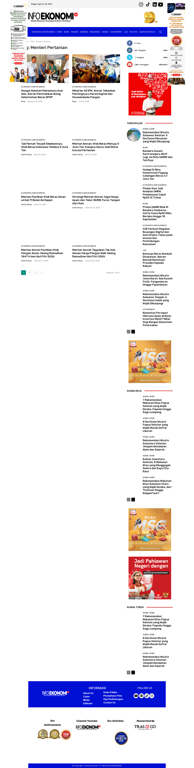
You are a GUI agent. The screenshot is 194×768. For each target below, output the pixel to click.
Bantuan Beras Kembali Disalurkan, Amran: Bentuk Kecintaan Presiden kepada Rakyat (157, 260)
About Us (88, 693)
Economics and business (33, 87)
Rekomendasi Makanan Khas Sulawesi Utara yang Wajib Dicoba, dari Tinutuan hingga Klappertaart (157, 487)
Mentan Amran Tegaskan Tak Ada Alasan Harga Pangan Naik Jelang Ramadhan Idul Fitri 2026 (94, 253)
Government (149, 309)
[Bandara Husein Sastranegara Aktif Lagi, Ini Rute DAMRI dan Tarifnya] (134, 153)
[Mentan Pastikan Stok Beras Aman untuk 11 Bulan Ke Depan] (45, 174)
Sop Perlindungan (113, 699)
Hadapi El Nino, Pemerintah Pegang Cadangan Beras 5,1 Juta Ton (155, 174)
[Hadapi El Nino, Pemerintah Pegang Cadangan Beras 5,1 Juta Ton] (134, 172)
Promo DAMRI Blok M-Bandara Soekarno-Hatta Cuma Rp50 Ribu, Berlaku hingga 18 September (157, 213)
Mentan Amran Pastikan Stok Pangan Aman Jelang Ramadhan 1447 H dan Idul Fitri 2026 (42, 253)
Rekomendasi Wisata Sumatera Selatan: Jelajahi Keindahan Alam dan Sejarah (156, 445)
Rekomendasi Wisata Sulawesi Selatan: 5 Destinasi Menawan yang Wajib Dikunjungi (156, 137)
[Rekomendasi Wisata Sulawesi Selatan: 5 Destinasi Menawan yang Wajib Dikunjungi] (134, 135)
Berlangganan (166, 64)
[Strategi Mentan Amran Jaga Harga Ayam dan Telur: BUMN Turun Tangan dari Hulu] (96, 174)
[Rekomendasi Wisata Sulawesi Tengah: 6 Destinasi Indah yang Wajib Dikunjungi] (134, 297)
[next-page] (41, 272)
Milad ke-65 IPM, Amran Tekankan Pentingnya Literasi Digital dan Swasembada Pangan (93, 94)
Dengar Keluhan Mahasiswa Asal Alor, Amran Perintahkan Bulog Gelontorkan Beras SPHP (42, 94)
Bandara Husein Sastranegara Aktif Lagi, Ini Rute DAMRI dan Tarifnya (158, 155)
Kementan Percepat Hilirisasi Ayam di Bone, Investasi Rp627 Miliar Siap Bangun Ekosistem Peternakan (157, 319)
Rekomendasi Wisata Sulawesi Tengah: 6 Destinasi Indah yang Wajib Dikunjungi (156, 299)
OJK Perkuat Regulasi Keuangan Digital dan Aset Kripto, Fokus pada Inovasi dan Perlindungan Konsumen (158, 236)
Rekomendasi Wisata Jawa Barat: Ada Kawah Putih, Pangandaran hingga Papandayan (158, 280)
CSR (144, 250)
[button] (160, 31)
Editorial (87, 703)
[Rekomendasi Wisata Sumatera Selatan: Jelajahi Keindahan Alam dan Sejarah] (134, 443)
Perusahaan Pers (112, 695)
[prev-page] (128, 331)
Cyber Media (86, 698)
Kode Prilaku (110, 692)
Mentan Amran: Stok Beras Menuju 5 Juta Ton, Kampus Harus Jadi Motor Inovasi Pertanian (95, 147)
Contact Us (109, 702)
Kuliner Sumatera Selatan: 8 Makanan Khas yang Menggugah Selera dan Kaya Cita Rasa (157, 465)
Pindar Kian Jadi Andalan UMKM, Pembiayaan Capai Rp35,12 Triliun (154, 193)
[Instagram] (87, 735)
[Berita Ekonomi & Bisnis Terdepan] (53, 17)
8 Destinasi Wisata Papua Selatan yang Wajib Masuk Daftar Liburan (155, 426)
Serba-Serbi (148, 129)
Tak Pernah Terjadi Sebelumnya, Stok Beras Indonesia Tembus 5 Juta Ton (44, 147)
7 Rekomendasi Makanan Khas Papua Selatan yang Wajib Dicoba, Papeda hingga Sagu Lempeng (157, 406)
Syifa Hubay (26, 154)
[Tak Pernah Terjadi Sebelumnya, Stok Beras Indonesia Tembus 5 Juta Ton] (45, 121)
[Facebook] (79, 735)
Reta (23, 101)
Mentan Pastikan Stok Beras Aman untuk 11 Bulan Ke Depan (43, 198)
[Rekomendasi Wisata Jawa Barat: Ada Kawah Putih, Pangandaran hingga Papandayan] (134, 278)
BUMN (145, 147)
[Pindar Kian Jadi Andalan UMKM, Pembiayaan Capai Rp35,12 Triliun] (134, 191)
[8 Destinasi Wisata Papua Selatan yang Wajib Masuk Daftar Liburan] (134, 424)
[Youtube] (94, 735)
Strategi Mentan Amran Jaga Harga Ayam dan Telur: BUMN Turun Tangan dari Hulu (96, 200)
